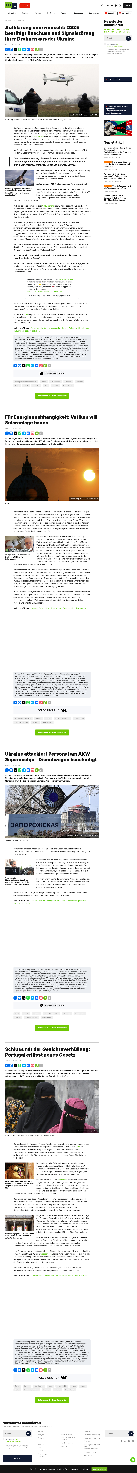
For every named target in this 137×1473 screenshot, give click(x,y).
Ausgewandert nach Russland (68, 1438)
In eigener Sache (90, 1452)
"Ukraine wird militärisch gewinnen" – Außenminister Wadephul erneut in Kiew (115, 176)
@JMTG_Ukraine (66, 279)
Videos (63, 13)
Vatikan (35, 722)
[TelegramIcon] (108, 5)
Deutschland (55, 382)
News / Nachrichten (62, 718)
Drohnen (80, 382)
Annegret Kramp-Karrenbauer (25, 382)
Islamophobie (62, 1386)
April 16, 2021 (65, 295)
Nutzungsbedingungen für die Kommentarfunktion (92, 1447)
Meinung (37, 13)
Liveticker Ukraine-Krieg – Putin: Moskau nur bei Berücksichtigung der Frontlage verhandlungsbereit (117, 151)
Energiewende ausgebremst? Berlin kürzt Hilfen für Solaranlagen (17, 557)
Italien (48, 718)
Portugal (46, 1390)
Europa (38, 718)
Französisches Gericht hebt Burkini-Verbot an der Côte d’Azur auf (59, 1276)
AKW (17, 1014)
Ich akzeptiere (115, 45)
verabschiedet (46, 1254)
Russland (36, 385)
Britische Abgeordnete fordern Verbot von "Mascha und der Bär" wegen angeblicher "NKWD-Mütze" (19, 1184)
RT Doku (64, 1446)
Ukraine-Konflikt (31, 1018)
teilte (78, 1147)
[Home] (11, 5)
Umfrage (51, 13)
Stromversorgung (21, 722)
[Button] (128, 38)
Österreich (125, 13)
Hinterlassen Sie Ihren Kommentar (52, 396)
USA (46, 385)
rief (26, 314)
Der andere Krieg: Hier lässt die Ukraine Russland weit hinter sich (117, 164)
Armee (43, 382)
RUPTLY (41, 1451)
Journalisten (94, 13)
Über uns (87, 1441)
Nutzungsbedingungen (92, 1438)
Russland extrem (67, 1443)
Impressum (87, 1431)
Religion (57, 1390)
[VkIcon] (112, 5)
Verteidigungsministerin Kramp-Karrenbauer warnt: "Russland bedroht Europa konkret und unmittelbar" (18, 192)
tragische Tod (38, 136)
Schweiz (111, 13)
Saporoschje (79, 1014)
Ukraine (55, 385)
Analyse (25, 13)
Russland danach (67, 1434)
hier (69, 1469)
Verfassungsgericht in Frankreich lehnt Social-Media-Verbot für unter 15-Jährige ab (19, 1236)
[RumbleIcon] (116, 5)
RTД (39, 1447)
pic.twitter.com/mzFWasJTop (51, 291)
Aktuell (11, 13)
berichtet (63, 1180)
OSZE (26, 385)
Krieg (17, 385)
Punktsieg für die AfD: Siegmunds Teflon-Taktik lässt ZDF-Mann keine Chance (117, 198)
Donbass (68, 382)
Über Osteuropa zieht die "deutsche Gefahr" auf (117, 187)
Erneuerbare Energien (23, 718)
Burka (17, 1386)
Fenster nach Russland (42, 1455)
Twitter (17, 1458)
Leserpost (78, 13)
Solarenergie (79, 718)
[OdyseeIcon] (120, 5)
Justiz (74, 1386)
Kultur (83, 1386)
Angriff (26, 1014)
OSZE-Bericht (48, 206)
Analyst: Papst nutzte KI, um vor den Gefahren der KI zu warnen (58, 608)
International (67, 385)
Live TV (25, 5)
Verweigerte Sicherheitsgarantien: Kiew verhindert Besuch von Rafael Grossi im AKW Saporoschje (17, 881)
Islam (50, 1386)
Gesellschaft (39, 1386)
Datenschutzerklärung (92, 1435)
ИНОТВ (41, 1444)
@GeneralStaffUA (34, 291)
